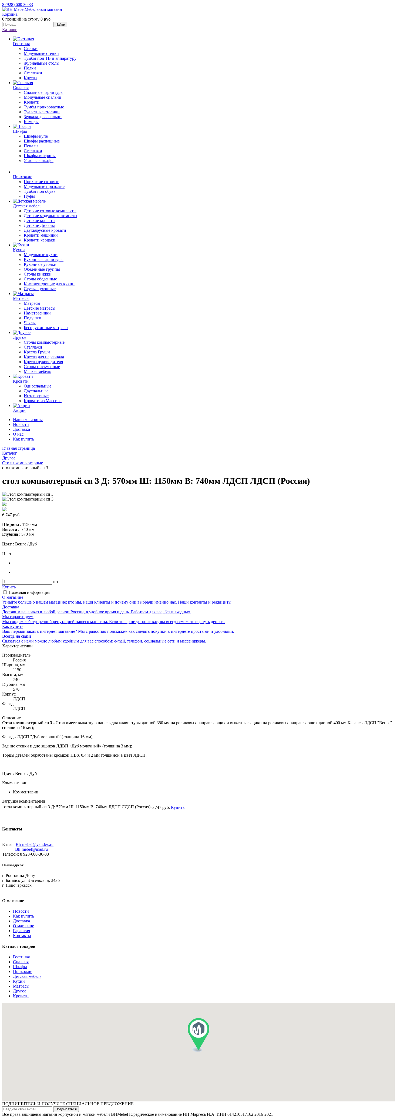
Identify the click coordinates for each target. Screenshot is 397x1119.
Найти (60, 24)
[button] (198, 1035)
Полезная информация (29, 592)
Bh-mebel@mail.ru (31, 849)
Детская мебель (27, 976)
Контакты (22, 935)
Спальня (21, 961)
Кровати (21, 996)
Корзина (10, 14)
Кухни (19, 981)
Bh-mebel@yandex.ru (34, 844)
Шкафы (20, 966)
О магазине (23, 925)
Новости (21, 424)
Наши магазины (28, 419)
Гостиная (21, 957)
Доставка (21, 429)
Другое (19, 991)
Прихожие (22, 971)
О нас (18, 434)
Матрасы (21, 986)
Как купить (23, 439)
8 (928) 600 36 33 (17, 4)
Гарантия (21, 930)
